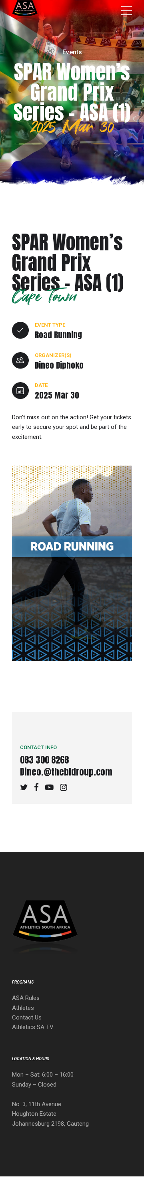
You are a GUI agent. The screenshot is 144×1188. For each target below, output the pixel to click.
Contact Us (27, 1017)
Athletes (23, 1007)
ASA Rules (26, 998)
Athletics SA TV (33, 1027)
